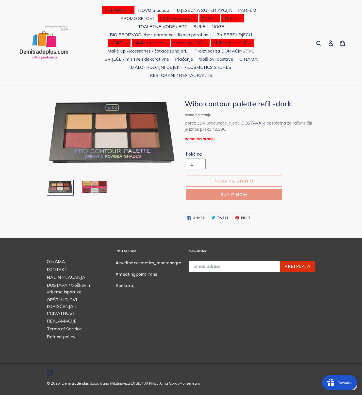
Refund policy (61, 337)
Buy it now (233, 194)
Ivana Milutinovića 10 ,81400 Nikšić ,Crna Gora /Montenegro (150, 383)
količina (194, 154)
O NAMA (56, 261)
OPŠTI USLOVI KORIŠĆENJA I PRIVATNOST (62, 306)
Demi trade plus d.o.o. (81, 383)
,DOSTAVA (251, 123)
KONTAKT (57, 269)
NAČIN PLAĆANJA (66, 277)
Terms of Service (64, 329)
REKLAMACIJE (62, 321)
